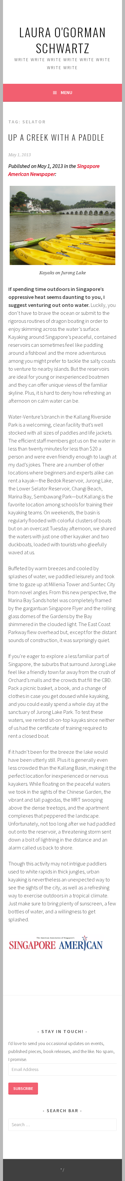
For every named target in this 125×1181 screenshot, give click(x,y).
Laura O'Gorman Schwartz (62, 40)
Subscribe (23, 1088)
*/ (62, 1169)
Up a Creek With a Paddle (56, 137)
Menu (66, 92)
